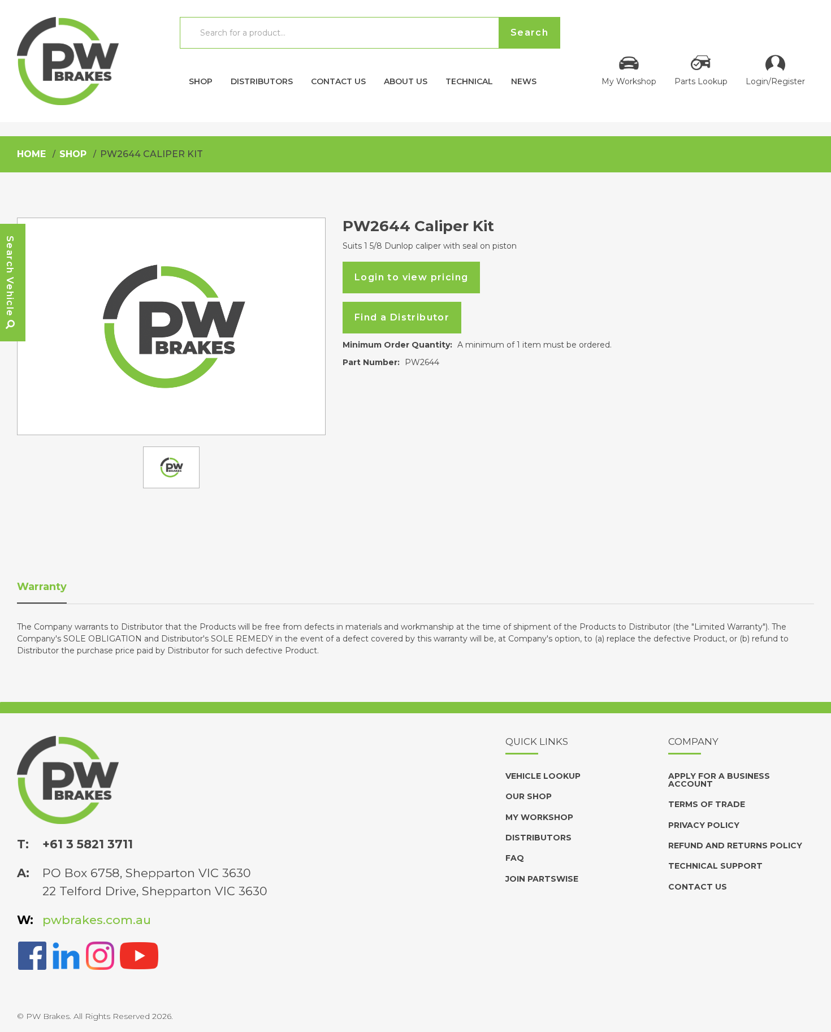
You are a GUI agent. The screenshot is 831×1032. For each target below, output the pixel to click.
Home (31, 154)
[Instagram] (100, 954)
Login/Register (775, 80)
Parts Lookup (701, 80)
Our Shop (528, 796)
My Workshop (628, 80)
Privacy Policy (703, 825)
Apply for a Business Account (719, 780)
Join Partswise (541, 879)
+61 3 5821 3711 (87, 844)
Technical (469, 80)
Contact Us (338, 80)
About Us (405, 80)
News (523, 80)
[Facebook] (32, 954)
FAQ (514, 858)
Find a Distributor (401, 317)
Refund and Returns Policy (735, 845)
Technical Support (715, 866)
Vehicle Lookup (543, 776)
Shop (201, 80)
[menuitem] (201, 78)
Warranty (42, 586)
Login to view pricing (411, 277)
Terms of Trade (706, 804)
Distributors (262, 80)
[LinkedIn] (66, 954)
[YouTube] (139, 954)
